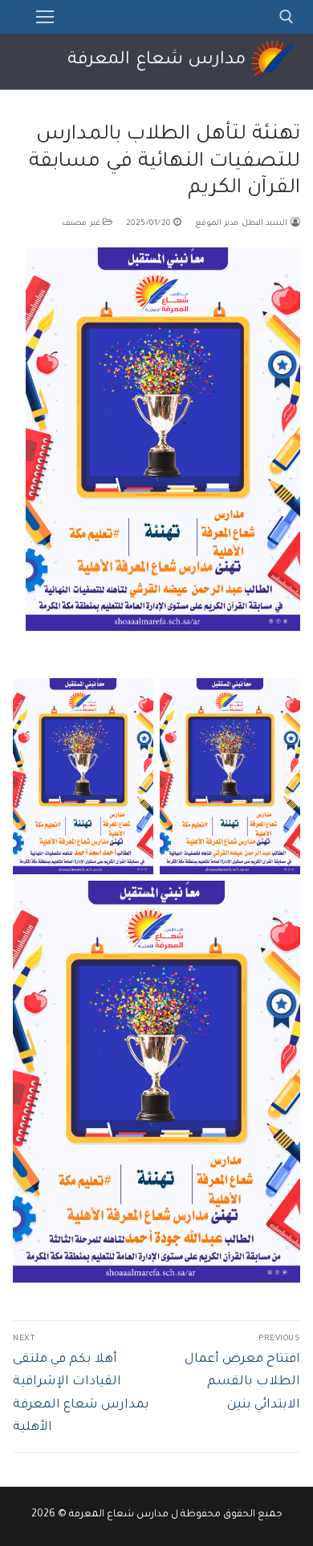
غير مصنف (82, 223)
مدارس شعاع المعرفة (156, 60)
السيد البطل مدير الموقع (243, 223)
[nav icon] (45, 17)
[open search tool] (286, 17)
